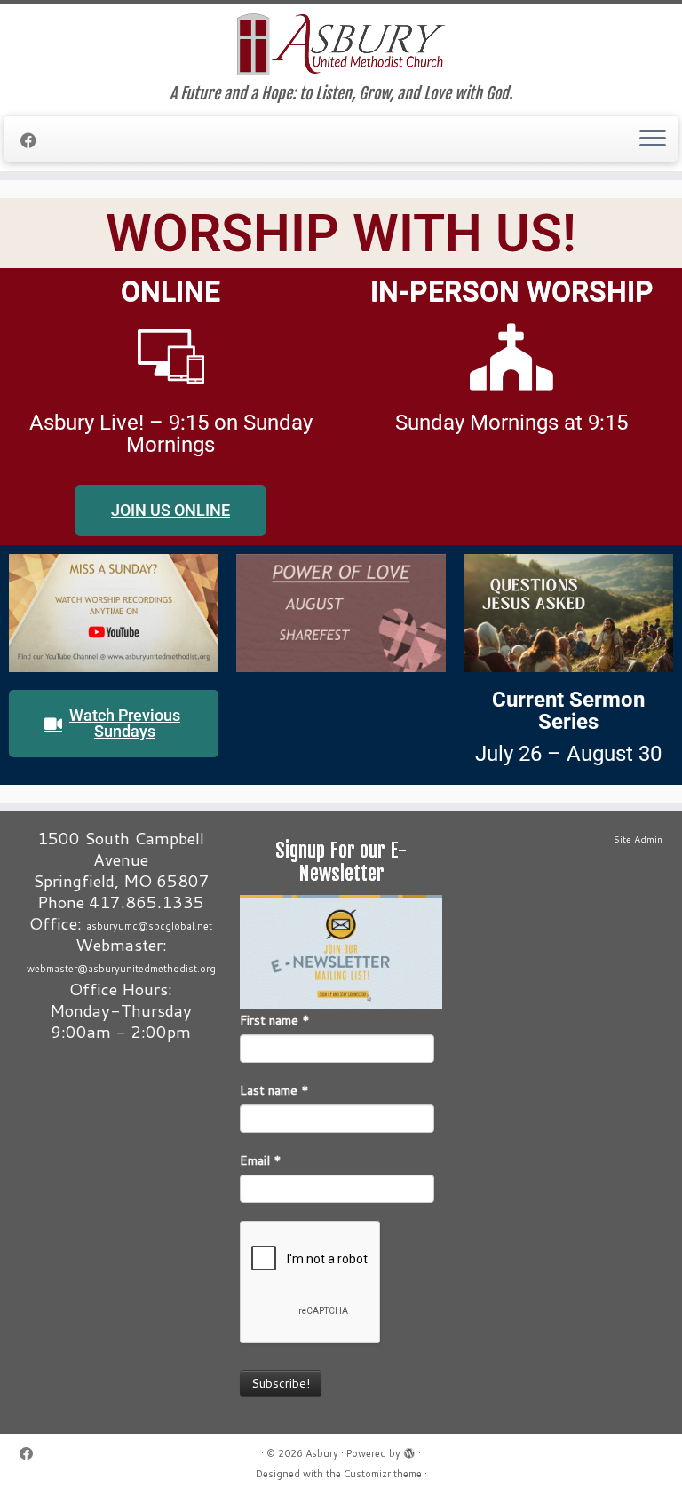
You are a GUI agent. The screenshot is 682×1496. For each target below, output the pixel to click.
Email (261, 1160)
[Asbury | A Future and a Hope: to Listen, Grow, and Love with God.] (341, 44)
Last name (274, 1090)
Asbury (321, 1453)
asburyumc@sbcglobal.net (149, 926)
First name (275, 1020)
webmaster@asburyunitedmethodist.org (121, 969)
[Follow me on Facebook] (34, 140)
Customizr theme (383, 1474)
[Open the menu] (652, 139)
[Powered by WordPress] (409, 1450)
